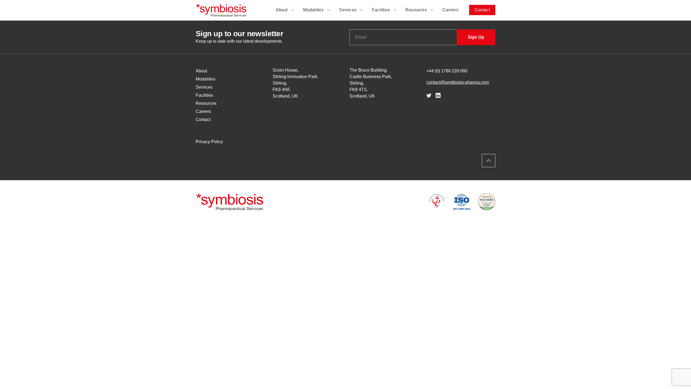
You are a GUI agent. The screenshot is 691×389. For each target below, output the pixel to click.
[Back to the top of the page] (488, 160)
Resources (416, 10)
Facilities (381, 10)
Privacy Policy (209, 141)
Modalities (313, 10)
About (281, 10)
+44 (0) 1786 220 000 (447, 71)
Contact (482, 10)
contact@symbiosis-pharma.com (457, 82)
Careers (450, 10)
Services (347, 10)
